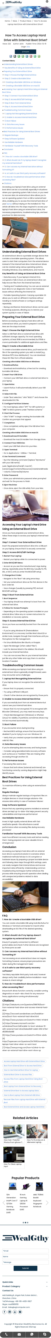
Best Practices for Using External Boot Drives (22, 131)
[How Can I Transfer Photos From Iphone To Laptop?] (13, 1131)
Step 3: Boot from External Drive (18, 103)
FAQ (5, 153)
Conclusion (8, 149)
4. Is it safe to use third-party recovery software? (25, 173)
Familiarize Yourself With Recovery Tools (21, 146)
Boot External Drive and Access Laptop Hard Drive (24, 1107)
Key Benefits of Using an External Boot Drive (23, 68)
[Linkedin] (10, 1312)
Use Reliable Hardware (14, 142)
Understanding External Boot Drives (18, 64)
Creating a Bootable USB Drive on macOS (23, 86)
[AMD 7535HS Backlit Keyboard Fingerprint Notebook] (39, 1186)
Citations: (8, 183)
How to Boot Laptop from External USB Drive (22, 1095)
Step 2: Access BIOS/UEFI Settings (18, 99)
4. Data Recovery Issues (14, 124)
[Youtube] (15, 1312)
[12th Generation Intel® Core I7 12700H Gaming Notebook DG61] (12, 1186)
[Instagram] (20, 1312)
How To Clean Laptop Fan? (13, 1165)
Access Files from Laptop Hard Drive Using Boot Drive (23, 1080)
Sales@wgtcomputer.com (19, 1307)
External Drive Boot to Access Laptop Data (21, 1090)
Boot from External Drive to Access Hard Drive (23, 1065)
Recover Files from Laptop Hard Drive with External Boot (24, 1101)
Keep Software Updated (14, 139)
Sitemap (32, 1327)
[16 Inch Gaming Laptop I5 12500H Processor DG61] (25, 1186)
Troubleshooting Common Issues (17, 110)
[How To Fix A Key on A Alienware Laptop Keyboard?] (37, 1131)
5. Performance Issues (14, 128)
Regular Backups (11, 135)
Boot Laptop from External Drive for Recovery (22, 1086)
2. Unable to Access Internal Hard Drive (21, 117)
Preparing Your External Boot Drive (18, 71)
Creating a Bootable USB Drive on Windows (23, 82)
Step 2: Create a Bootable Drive (18, 78)
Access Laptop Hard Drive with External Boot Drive (24, 1061)
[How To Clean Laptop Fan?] (13, 1154)
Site (28, 47)
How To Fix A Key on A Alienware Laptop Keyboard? (36, 1141)
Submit (25, 1268)
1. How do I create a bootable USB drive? (21, 156)
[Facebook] (4, 1312)
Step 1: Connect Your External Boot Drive (21, 96)
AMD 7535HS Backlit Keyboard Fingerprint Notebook (38, 1200)
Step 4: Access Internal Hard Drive (19, 106)
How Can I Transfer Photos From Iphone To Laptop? (13, 1141)
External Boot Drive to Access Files (18, 1074)
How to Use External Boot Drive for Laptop (21, 1070)
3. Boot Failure (10, 121)
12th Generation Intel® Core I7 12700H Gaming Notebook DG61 (11, 1203)
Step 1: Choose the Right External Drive (20, 75)
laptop (9, 204)
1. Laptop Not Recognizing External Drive (21, 113)
